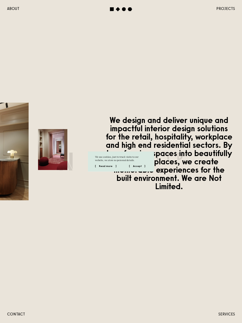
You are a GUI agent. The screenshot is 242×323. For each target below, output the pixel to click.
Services (226, 314)
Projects (225, 8)
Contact (16, 314)
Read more (105, 166)
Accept (137, 166)
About (13, 8)
